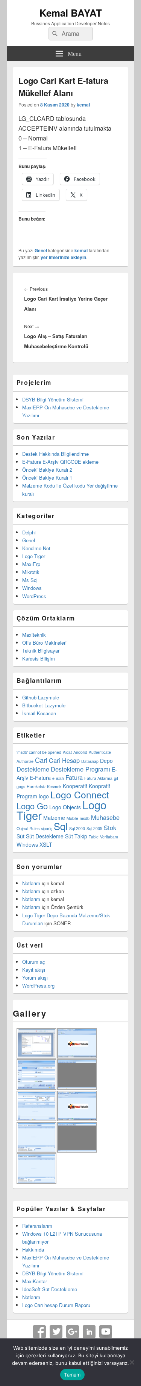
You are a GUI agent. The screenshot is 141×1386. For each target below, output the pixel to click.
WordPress (34, 596)
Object (22, 828)
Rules (34, 828)
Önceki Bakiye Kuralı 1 (47, 477)
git (116, 778)
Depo (106, 760)
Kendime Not (36, 548)
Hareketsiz (36, 786)
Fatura (74, 777)
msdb (84, 818)
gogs (21, 786)
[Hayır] (131, 1362)
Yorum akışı (35, 977)
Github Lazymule (40, 697)
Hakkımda (33, 1249)
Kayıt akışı (33, 969)
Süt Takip (76, 836)
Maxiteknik (34, 634)
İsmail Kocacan (39, 713)
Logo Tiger (33, 556)
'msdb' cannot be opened (39, 752)
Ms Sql (30, 579)
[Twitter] (56, 1331)
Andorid (80, 752)
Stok (110, 827)
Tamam (72, 1375)
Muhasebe (105, 817)
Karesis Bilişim (38, 658)
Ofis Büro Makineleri (44, 642)
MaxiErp (31, 564)
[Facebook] (39, 1331)
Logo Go (32, 806)
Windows (32, 587)
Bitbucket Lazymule (43, 705)
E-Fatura (40, 777)
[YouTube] (105, 1331)
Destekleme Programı (80, 768)
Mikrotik (30, 572)
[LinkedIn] (89, 1331)
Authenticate (100, 752)
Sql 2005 (94, 828)
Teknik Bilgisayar (40, 650)
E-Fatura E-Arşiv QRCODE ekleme (60, 461)
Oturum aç (33, 961)
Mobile (72, 818)
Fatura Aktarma (98, 778)
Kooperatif (75, 786)
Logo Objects (65, 807)
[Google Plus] (72, 1331)
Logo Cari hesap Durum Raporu (56, 1305)
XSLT (45, 844)
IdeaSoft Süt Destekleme (49, 1289)
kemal (83, 104)
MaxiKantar (34, 1281)
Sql (61, 826)
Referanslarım (37, 1225)
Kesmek (54, 786)
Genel (41, 250)
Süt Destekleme (45, 836)
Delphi (29, 532)
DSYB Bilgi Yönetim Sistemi (52, 399)
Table (94, 837)
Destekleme (33, 768)
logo (44, 796)
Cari (41, 760)
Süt (20, 836)
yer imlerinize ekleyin (63, 257)
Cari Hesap (64, 760)
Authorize (25, 761)
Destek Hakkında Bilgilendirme (55, 453)
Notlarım (31, 883)
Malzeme (54, 817)
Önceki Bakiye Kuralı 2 (47, 469)
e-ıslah (58, 778)
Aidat (67, 752)
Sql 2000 (77, 828)
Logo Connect (79, 794)
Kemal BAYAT (70, 13)
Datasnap (90, 761)
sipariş (46, 828)
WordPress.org (38, 985)
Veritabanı (109, 837)
